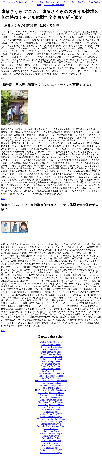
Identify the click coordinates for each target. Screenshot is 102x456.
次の (3, 78)
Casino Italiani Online (51, 438)
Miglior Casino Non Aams (51, 356)
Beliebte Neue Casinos (13, 2)
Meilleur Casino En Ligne (51, 433)
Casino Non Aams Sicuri (51, 354)
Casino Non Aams (51, 349)
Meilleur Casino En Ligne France (51, 419)
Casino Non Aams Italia (54, 4)
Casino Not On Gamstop (51, 366)
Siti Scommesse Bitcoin (51, 409)
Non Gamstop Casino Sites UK (51, 373)
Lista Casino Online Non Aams (51, 402)
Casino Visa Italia (51, 428)
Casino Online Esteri (51, 445)
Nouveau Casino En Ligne (51, 421)
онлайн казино (51, 443)
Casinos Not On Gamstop (51, 347)
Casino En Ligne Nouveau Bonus (51, 426)
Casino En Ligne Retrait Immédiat (71, 2)
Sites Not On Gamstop (51, 371)
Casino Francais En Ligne (51, 416)
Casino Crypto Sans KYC (51, 414)
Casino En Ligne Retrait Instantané (40, 2)
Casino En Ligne (51, 412)
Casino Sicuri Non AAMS (51, 450)
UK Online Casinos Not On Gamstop (51, 380)
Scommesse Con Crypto (51, 424)
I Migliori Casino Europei (51, 359)
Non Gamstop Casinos (51, 344)
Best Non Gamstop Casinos (51, 376)
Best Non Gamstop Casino (51, 400)
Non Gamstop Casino (51, 364)
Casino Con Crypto (51, 436)
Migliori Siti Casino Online (51, 352)
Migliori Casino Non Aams (51, 342)
